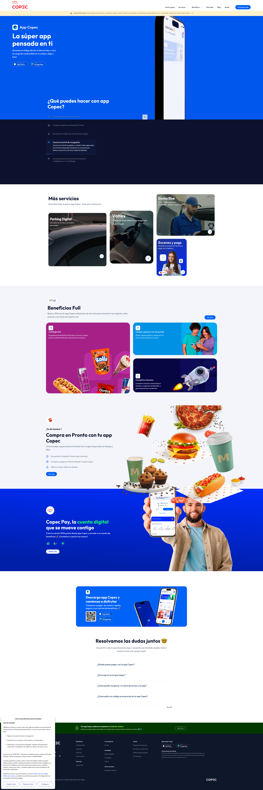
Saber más (180, 728)
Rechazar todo (28, 784)
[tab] (71, 117)
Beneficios (196, 7)
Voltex (107, 761)
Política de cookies (9, 776)
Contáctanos (137, 756)
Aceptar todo (11, 784)
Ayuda (227, 7)
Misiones (79, 753)
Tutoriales (209, 7)
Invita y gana (170, 7)
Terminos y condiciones (140, 749)
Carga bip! (108, 758)
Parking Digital (109, 754)
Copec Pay (79, 765)
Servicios (182, 7)
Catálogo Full (80, 745)
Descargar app (243, 7)
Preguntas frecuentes (140, 745)
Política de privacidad (40, 774)
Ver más (210, 317)
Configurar (45, 784)
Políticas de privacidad (140, 753)
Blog (219, 7)
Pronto (107, 745)
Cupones (79, 749)
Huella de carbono (111, 770)
